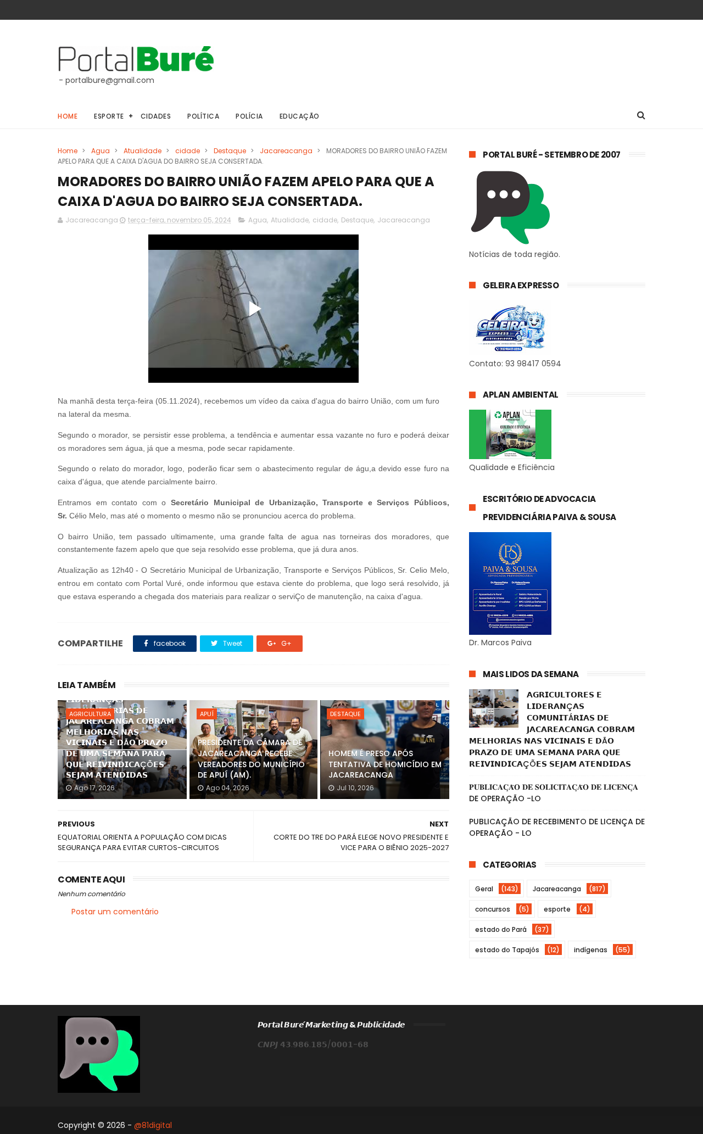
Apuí (207, 714)
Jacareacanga (286, 150)
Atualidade (142, 150)
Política (203, 116)
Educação (300, 116)
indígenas (590, 949)
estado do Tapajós (507, 949)
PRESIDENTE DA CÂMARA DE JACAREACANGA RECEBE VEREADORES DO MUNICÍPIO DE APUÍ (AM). (251, 758)
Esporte (109, 116)
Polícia (249, 116)
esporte (557, 909)
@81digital (153, 1125)
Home (67, 116)
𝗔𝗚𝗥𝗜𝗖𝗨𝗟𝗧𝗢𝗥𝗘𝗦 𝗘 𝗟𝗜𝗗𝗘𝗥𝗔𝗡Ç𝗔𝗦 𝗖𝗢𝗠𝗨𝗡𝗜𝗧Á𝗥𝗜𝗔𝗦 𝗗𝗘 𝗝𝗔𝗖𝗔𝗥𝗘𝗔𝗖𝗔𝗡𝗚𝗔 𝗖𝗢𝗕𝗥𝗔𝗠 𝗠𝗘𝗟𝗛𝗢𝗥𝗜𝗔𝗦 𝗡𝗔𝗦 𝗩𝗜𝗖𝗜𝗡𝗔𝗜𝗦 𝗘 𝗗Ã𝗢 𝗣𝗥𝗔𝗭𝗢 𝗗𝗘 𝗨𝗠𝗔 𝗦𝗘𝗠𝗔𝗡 (120, 731)
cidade (187, 150)
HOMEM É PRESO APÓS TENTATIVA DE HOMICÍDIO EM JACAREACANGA (385, 764)
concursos (492, 909)
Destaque (230, 150)
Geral (484, 888)
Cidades (156, 116)
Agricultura (90, 714)
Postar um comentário (115, 911)
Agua (100, 150)
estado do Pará (501, 929)
